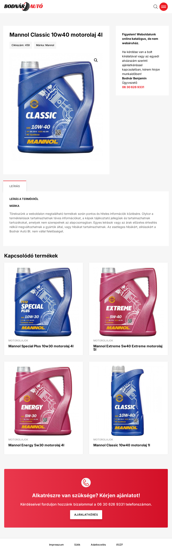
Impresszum (56, 544)
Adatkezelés (98, 544)
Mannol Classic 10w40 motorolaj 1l (121, 445)
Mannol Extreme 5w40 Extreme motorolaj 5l (127, 347)
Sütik (77, 544)
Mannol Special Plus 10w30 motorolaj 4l (40, 346)
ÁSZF (119, 544)
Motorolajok (18, 340)
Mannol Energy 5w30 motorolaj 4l (36, 445)
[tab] (14, 186)
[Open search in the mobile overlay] (156, 7)
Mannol (49, 45)
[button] (96, 60)
